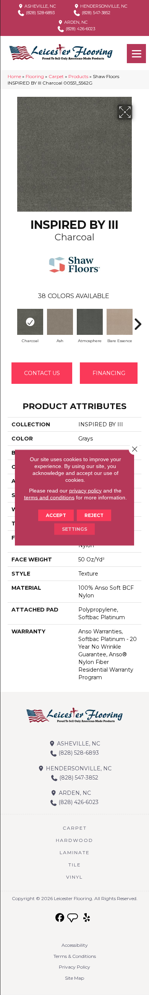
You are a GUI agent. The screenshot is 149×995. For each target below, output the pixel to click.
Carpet (56, 76)
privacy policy (85, 491)
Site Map (74, 978)
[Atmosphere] (90, 322)
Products (78, 76)
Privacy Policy (74, 967)
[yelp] (86, 918)
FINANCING (108, 373)
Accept (56, 515)
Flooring (35, 76)
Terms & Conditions (74, 956)
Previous (11, 320)
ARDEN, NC (75, 22)
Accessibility (75, 945)
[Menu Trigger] (136, 53)
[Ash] (60, 322)
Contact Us (42, 373)
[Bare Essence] (119, 322)
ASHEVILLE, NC (39, 6)
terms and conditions (49, 497)
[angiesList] (73, 919)
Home (14, 76)
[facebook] (60, 918)
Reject (94, 515)
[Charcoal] (30, 322)
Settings (74, 529)
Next (137, 320)
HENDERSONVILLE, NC (103, 6)
